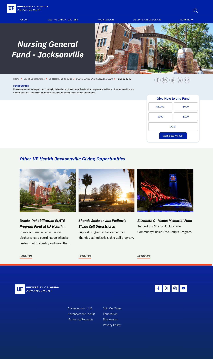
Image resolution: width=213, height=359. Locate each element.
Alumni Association (147, 19)
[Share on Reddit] (173, 80)
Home (16, 78)
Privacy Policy (112, 325)
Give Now (186, 19)
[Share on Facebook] (158, 80)
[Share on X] (180, 80)
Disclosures (110, 319)
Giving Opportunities (63, 19)
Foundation (106, 19)
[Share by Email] (188, 80)
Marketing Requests (80, 319)
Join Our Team (112, 308)
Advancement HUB (80, 308)
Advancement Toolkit (81, 314)
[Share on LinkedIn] (165, 80)
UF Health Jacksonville (60, 78)
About (24, 19)
